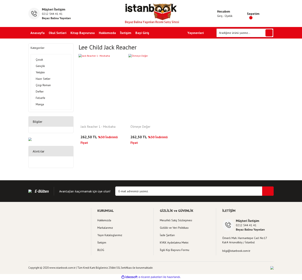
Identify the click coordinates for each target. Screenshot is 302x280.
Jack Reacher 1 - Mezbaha (98, 127)
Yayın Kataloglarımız (109, 235)
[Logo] (151, 13)
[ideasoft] (129, 277)
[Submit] (268, 191)
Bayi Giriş (142, 33)
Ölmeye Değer (140, 127)
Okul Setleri (57, 33)
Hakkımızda (107, 33)
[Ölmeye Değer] (151, 88)
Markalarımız (105, 228)
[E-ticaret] (150, 277)
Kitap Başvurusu (82, 33)
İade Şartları (167, 235)
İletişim (125, 33)
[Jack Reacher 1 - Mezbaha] (101, 88)
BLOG (100, 250)
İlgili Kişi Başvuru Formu (174, 250)
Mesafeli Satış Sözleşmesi (176, 220)
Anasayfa (37, 33)
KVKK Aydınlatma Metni (174, 242)
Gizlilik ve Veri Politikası (174, 228)
